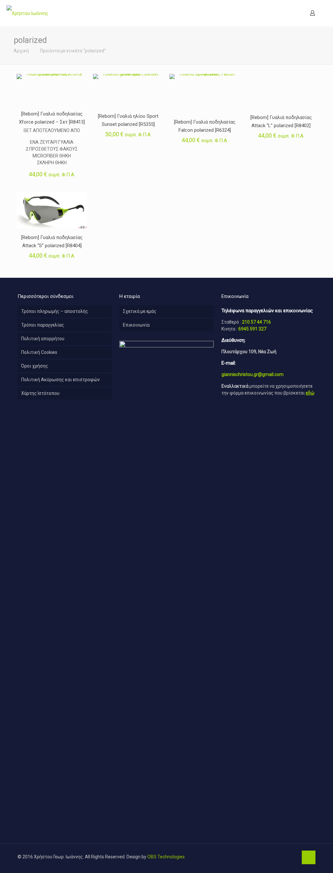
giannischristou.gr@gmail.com (252, 374)
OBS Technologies (166, 856)
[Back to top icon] (308, 857)
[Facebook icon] (292, 857)
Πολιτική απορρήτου (42, 338)
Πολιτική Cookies (39, 352)
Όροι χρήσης (34, 366)
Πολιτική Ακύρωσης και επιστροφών (60, 379)
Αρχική (21, 50)
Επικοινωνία (136, 325)
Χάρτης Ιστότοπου (40, 393)
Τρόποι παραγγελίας (42, 325)
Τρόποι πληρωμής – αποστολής (54, 311)
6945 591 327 (252, 328)
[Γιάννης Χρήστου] (27, 13)
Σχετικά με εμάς (139, 311)
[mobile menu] (289, 13)
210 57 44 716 (256, 322)
